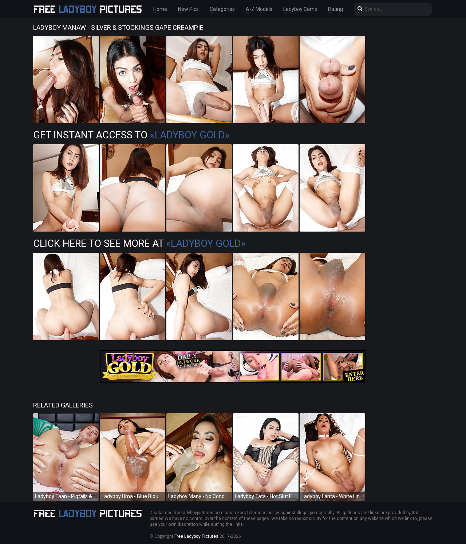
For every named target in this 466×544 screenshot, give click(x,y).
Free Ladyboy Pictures (196, 536)
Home (160, 9)
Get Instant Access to (131, 135)
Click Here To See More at (139, 243)
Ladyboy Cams (300, 9)
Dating (335, 9)
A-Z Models (259, 9)
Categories (222, 9)
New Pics (188, 9)
